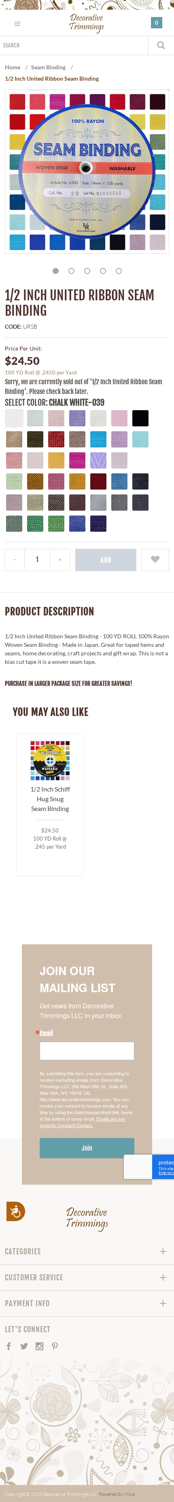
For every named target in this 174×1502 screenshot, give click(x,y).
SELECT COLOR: (26, 403)
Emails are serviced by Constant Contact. (83, 1121)
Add (105, 560)
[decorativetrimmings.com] (87, 1219)
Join (87, 1148)
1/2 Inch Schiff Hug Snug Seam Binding (50, 798)
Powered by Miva (117, 1494)
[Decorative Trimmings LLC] (87, 23)
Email (46, 1033)
